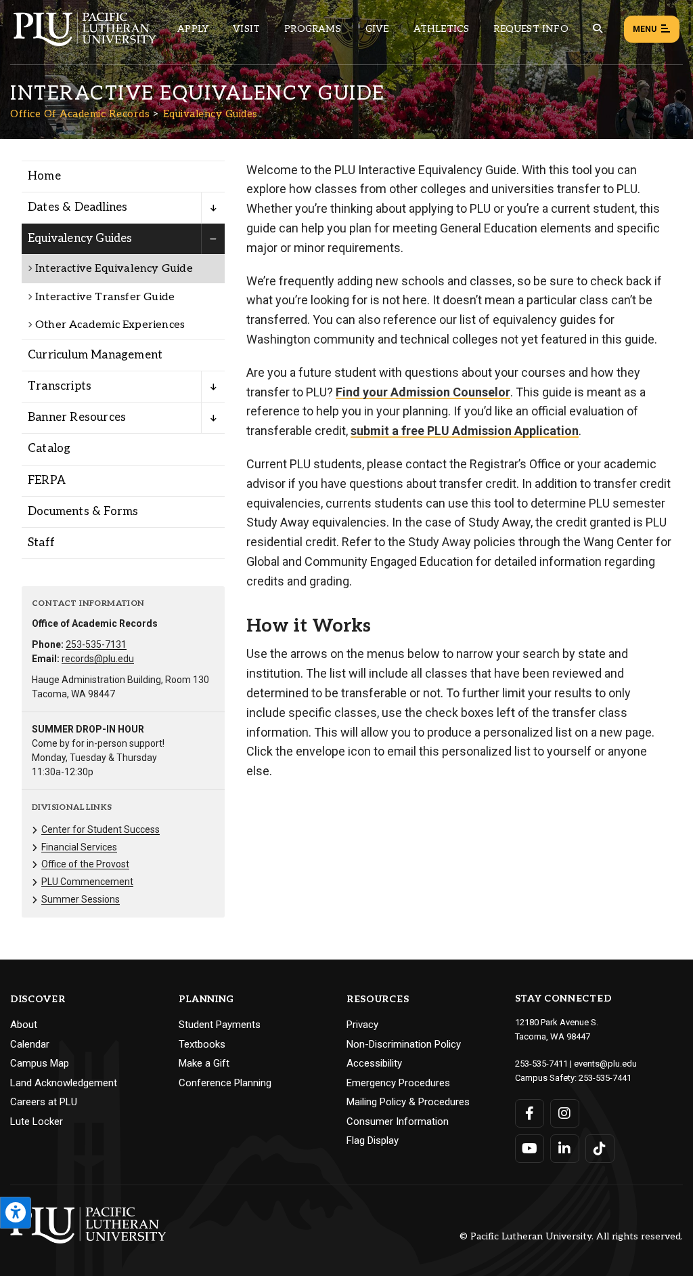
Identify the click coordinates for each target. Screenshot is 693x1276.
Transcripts (59, 386)
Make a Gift (204, 1063)
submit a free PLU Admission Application (465, 431)
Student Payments (220, 1024)
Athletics (441, 29)
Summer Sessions (80, 899)
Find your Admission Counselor (423, 392)
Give (377, 29)
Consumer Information (397, 1121)
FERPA (47, 480)
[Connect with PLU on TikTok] (599, 1148)
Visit (246, 29)
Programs (312, 29)
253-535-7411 (541, 1063)
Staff (41, 543)
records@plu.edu (98, 658)
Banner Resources (77, 417)
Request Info (530, 29)
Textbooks (202, 1044)
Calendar (29, 1044)
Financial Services (79, 847)
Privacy (362, 1024)
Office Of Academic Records (80, 114)
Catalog (49, 448)
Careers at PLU (43, 1102)
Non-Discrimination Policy (403, 1044)
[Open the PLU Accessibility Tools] (15, 1213)
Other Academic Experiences (110, 324)
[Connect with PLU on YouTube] (529, 1148)
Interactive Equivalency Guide (114, 268)
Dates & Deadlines (77, 207)
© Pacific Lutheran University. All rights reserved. (571, 1237)
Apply (192, 29)
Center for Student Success (100, 829)
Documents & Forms (83, 511)
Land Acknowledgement (63, 1083)
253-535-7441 (605, 1078)
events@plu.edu (605, 1063)
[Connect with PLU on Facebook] (529, 1113)
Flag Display (372, 1140)
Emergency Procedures (398, 1083)
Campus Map (39, 1063)
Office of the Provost (85, 864)
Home (44, 176)
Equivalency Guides (210, 114)
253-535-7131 (96, 644)
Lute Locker (36, 1121)
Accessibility (374, 1063)
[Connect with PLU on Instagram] (564, 1113)
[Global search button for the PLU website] (597, 29)
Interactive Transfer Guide (105, 297)
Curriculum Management (95, 355)
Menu (644, 29)
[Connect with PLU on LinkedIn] (564, 1148)
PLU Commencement (87, 881)
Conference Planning (225, 1083)
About (23, 1024)
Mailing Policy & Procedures (408, 1102)
